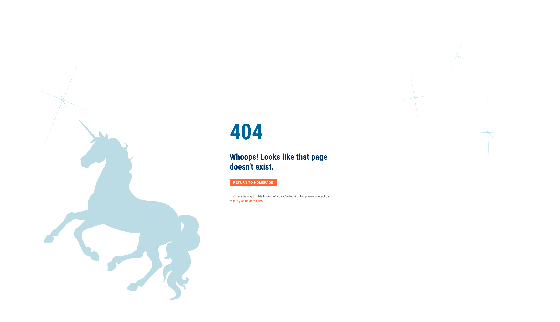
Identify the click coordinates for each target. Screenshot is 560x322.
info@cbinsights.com (247, 201)
